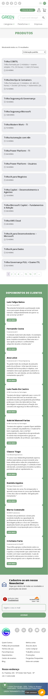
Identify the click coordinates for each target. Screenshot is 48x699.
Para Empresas (8, 652)
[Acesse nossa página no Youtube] (15, 3)
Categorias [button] (8, 24)
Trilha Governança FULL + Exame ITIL (22, 262)
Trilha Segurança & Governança (19, 98)
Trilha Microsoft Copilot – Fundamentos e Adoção (23, 206)
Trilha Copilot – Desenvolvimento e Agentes (21, 191)
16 (30, 274)
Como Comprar (32, 649)
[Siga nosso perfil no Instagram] (3, 3)
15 (26, 274)
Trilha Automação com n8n (17, 137)
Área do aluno (27, 10)
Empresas (38, 24)
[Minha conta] (39, 10)
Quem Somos (7, 642)
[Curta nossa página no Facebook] (11, 3)
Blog (3, 661)
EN (40, 3)
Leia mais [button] (12, 320)
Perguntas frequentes (34, 658)
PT (45, 3)
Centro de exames (9, 658)
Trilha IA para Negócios (15, 176)
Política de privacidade (10, 646)
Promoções (30, 655)
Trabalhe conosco (33, 652)
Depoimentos (7, 655)
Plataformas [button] (23, 24)
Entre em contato (32, 661)
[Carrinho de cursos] (44, 10)
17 (35, 274)
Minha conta (30, 642)
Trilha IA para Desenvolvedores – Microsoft (20, 235)
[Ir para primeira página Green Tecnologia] (8, 18)
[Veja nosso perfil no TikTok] (19, 3)
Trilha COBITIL (11, 61)
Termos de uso (8, 649)
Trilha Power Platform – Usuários (20, 163)
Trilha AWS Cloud (12, 220)
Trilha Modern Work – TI (16, 124)
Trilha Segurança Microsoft (17, 111)
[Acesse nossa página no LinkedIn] (7, 3)
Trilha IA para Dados (14, 249)
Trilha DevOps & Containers (18, 80)
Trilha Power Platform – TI (17, 150)
